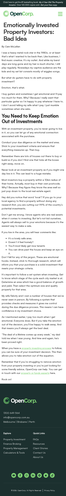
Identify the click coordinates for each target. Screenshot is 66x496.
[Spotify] (39, 475)
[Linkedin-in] (33, 475)
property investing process (36, 348)
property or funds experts (35, 373)
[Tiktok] (52, 475)
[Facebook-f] (20, 475)
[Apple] (45, 475)
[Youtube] (13, 475)
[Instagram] (26, 475)
